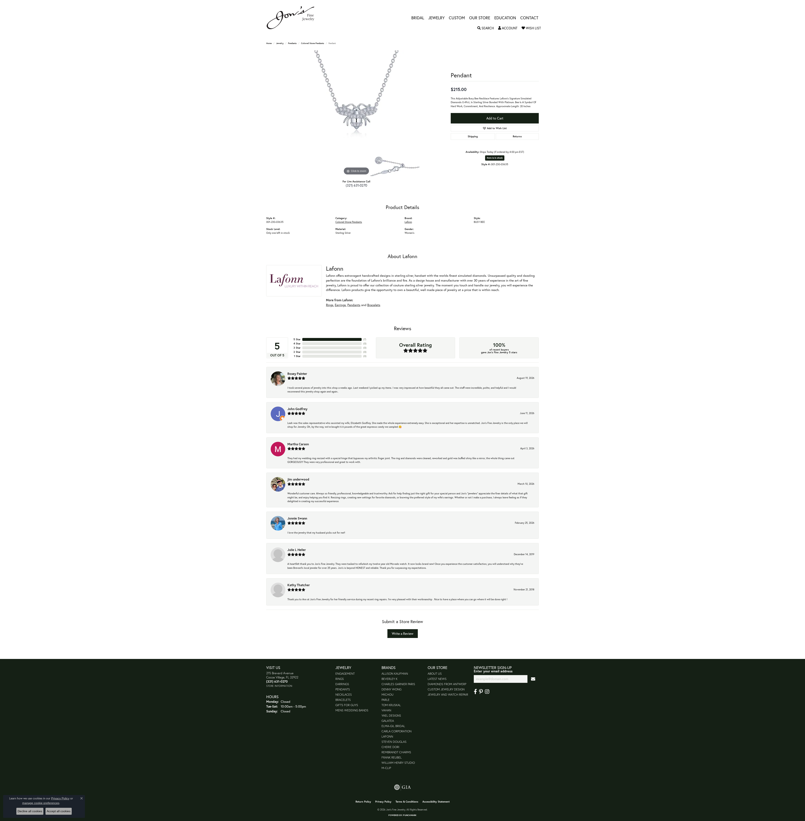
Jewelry (436, 18)
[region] (356, 113)
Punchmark (409, 815)
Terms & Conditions (407, 801)
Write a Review (402, 633)
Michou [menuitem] (387, 694)
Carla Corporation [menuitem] (397, 731)
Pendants (292, 43)
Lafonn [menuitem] (387, 736)
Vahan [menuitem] (386, 710)
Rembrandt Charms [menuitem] (396, 752)
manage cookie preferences (40, 803)
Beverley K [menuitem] (389, 679)
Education (505, 18)
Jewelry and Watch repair (448, 694)
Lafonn (408, 221)
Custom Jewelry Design (446, 689)
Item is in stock (495, 157)
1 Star (297, 356)
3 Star (297, 347)
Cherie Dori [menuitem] (390, 747)
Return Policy (363, 801)
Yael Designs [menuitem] (391, 715)
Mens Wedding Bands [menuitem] (351, 710)
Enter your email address (493, 671)
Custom (457, 18)
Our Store (479, 18)
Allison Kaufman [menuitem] (395, 674)
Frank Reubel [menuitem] (392, 757)
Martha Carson (298, 444)
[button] (485, 28)
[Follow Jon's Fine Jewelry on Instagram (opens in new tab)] (487, 691)
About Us (435, 674)
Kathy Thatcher (298, 585)
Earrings (340, 305)
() (364, 339)
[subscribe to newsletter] (533, 679)
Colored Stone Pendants (312, 43)
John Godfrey (297, 409)
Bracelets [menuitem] (343, 700)
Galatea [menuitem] (388, 721)
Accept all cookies (58, 811)
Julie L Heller (296, 550)
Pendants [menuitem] (342, 689)
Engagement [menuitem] (345, 674)
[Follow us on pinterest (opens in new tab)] (481, 691)
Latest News (437, 679)
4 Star (297, 343)
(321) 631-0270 (356, 185)
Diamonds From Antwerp (447, 684)
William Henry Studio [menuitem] (398, 763)
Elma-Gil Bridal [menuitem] (393, 726)
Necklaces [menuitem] (343, 694)
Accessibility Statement (436, 801)
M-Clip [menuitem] (386, 768)
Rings (329, 305)
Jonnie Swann (297, 518)
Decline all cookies (30, 811)
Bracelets (373, 305)
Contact (529, 18)
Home (269, 43)
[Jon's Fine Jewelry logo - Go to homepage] (292, 17)
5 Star (297, 339)
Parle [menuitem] (386, 700)
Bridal (417, 18)
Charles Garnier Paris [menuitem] (398, 684)
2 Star (297, 351)
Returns (517, 136)
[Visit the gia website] (402, 787)
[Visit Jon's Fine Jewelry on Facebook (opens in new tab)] (475, 691)
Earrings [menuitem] (342, 684)
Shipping (473, 136)
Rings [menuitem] (339, 679)
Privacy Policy (383, 801)
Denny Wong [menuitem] (391, 689)
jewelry (280, 43)
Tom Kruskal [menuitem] (391, 705)
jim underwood (298, 479)
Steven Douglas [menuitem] (394, 742)
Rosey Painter (297, 374)
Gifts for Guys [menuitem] (346, 705)
